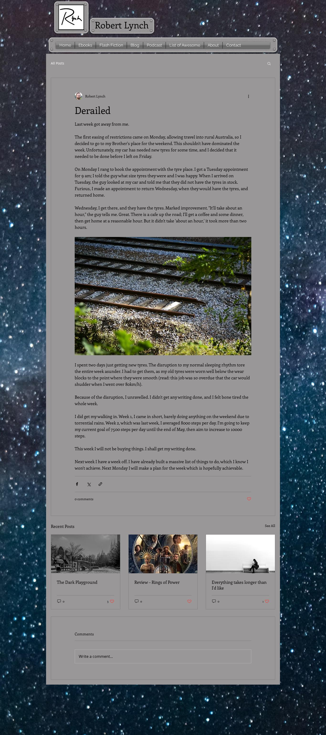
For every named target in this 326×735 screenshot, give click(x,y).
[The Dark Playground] (85, 554)
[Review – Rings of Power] (163, 554)
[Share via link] (100, 484)
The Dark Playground (77, 582)
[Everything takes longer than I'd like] (240, 554)
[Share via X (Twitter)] (88, 484)
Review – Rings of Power (157, 582)
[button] (269, 63)
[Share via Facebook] (77, 484)
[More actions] (248, 96)
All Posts (57, 63)
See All (270, 525)
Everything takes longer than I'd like (239, 585)
